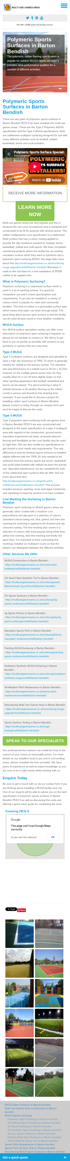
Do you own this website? (24, 837)
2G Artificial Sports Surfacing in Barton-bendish (34, 1122)
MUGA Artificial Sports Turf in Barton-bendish (33, 1140)
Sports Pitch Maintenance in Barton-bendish (30, 1144)
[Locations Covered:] (4, 5)
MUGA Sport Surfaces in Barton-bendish (28, 1104)
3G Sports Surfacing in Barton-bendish (29, 1126)
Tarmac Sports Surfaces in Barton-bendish (32, 1133)
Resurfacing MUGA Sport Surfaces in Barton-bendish (35, 1151)
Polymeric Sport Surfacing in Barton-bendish (33, 1119)
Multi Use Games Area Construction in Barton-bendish (31, 1110)
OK (53, 837)
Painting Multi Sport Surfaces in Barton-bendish (34, 1137)
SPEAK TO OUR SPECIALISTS (35, 741)
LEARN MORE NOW (35, 210)
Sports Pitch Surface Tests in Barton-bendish (30, 1148)
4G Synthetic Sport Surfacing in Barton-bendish (34, 1130)
